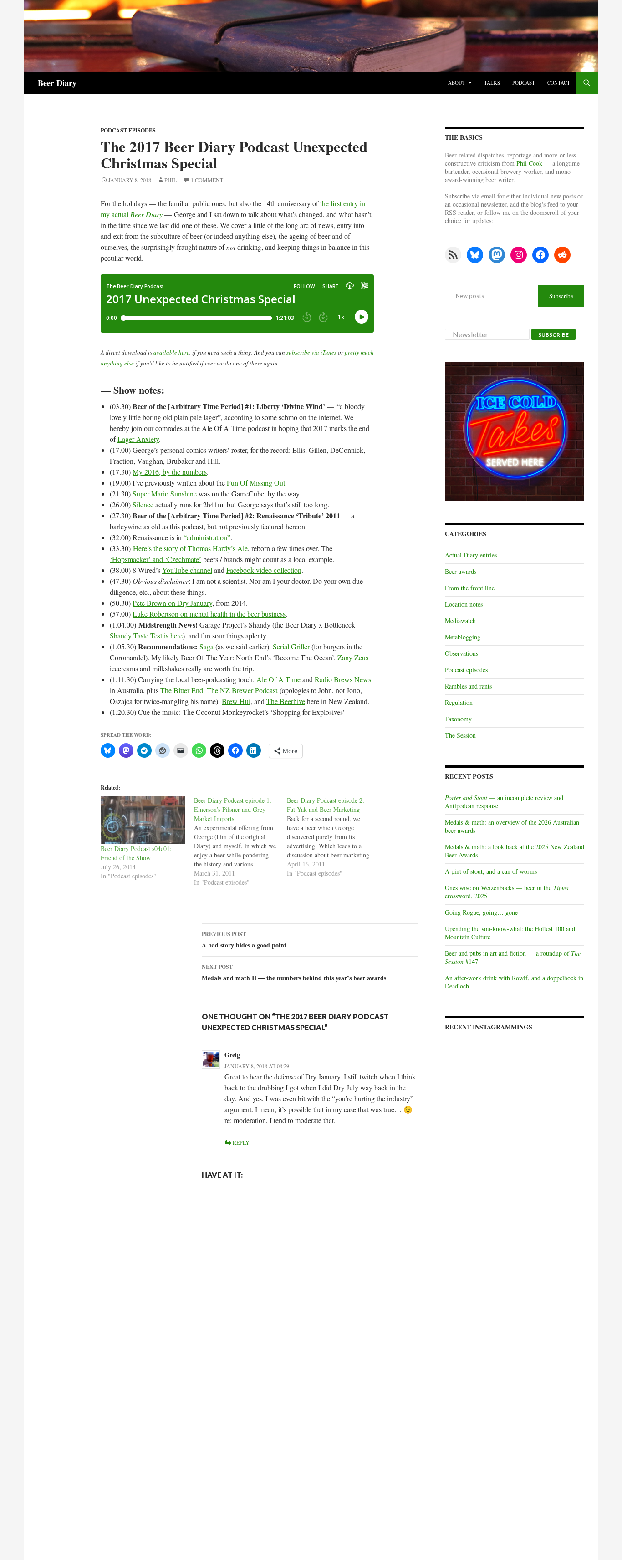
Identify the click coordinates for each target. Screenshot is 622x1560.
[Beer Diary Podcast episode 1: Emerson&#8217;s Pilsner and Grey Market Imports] (240, 841)
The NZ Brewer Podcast (242, 690)
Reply (241, 1142)
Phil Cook (529, 163)
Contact (558, 82)
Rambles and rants (468, 686)
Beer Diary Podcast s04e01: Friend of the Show (136, 853)
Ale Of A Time (278, 679)
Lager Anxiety (138, 439)
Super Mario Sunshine (165, 493)
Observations (461, 653)
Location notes (464, 604)
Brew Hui (236, 701)
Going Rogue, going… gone (481, 912)
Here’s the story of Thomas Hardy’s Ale (190, 548)
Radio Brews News (343, 679)
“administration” (207, 537)
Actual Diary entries (471, 555)
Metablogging (462, 637)
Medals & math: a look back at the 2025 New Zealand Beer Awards (514, 850)
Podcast (523, 82)
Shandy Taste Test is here (146, 635)
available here (171, 352)
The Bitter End (181, 690)
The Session (460, 735)
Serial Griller (291, 646)
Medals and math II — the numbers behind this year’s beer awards (294, 973)
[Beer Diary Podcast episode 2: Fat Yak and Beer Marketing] (333, 837)
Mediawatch (460, 620)
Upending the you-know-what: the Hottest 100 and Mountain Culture (510, 932)
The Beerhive (285, 701)
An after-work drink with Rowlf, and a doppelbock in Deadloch (514, 981)
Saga (206, 646)
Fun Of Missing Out (256, 482)
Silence (143, 504)
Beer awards (460, 571)
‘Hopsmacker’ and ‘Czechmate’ (155, 559)
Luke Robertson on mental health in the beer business (209, 613)
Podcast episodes (128, 130)
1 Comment (207, 179)
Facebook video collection (263, 570)
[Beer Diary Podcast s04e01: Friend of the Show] (143, 820)
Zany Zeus (352, 657)
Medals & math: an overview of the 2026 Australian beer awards (512, 826)
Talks (492, 82)
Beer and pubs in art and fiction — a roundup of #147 (513, 957)
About (456, 82)
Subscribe (561, 296)
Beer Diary (57, 83)
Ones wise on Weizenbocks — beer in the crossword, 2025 (506, 891)
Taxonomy (458, 718)
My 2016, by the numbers (170, 471)
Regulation (459, 702)
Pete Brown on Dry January (172, 603)
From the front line (470, 587)
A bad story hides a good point (244, 940)
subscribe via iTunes (311, 352)
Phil (170, 179)
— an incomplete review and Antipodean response (504, 801)
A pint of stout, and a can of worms (491, 871)
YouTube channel (187, 570)
